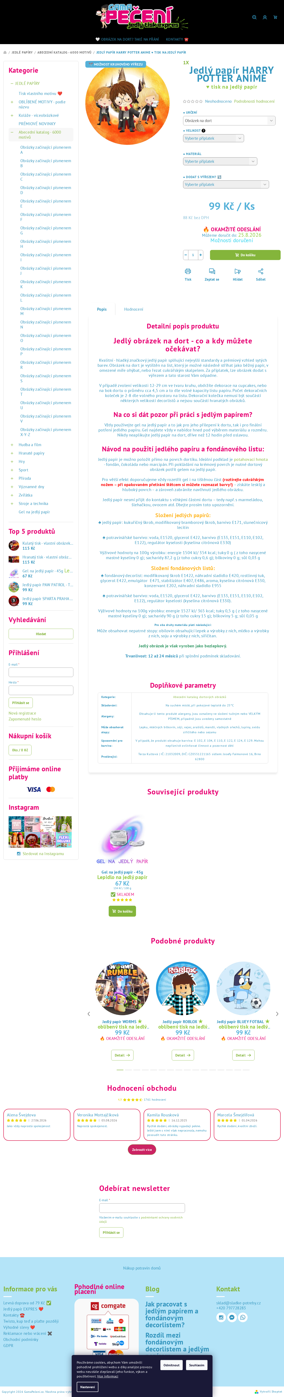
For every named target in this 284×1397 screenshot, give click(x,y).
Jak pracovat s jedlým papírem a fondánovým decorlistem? (171, 1314)
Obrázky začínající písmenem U (45, 405)
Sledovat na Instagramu (43, 853)
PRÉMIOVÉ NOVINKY (37, 123)
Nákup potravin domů (142, 1268)
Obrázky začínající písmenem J (45, 271)
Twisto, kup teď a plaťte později (31, 1321)
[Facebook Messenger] (232, 1317)
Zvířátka (25, 495)
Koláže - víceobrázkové (39, 115)
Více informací (107, 1376)
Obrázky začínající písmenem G (45, 230)
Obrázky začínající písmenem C (45, 177)
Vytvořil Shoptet (271, 1391)
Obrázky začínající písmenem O (45, 338)
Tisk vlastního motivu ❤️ (40, 93)
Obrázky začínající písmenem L (45, 298)
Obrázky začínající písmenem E (45, 203)
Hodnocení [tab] (133, 309)
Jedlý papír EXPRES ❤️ (23, 1309)
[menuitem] (127, 39)
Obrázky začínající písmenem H (45, 244)
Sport (23, 469)
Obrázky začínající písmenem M (45, 311)
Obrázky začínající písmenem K (45, 284)
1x (186, 62)
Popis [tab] (102, 309)
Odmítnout (172, 1365)
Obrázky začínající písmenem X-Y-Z (45, 432)
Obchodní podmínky (20, 1339)
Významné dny (31, 486)
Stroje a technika (33, 503)
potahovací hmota (251, 459)
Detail (119, 1055)
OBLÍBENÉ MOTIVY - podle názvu (42, 104)
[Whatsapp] (243, 1317)
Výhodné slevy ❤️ (19, 1327)
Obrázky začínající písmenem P (45, 351)
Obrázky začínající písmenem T (45, 392)
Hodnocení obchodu (142, 1088)
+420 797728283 (231, 1307)
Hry (22, 461)
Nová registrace (22, 713)
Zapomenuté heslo (25, 718)
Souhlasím (196, 1365)
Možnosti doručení (231, 240)
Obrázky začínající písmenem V (45, 419)
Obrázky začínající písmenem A (45, 150)
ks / (20, 750)
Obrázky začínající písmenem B (45, 163)
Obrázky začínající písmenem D (45, 190)
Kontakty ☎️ (14, 1315)
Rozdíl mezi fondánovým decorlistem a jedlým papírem (177, 1345)
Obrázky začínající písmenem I (45, 257)
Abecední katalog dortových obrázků (199, 697)
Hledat (41, 634)
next (277, 1014)
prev (88, 1014)
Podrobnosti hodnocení (254, 101)
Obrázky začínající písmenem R (45, 365)
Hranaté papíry (32, 453)
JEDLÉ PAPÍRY (27, 83)
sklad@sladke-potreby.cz (238, 1302)
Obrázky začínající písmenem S (45, 378)
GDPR (8, 1345)
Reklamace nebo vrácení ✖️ (28, 1333)
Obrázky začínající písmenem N (45, 324)
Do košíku (248, 255)
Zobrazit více (142, 1149)
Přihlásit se (20, 702)
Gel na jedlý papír (34, 511)
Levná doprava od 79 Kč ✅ (27, 1302)
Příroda (25, 478)
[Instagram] (221, 1317)
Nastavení (87, 1387)
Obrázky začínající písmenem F (45, 217)
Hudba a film (30, 444)
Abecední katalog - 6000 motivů (40, 135)
